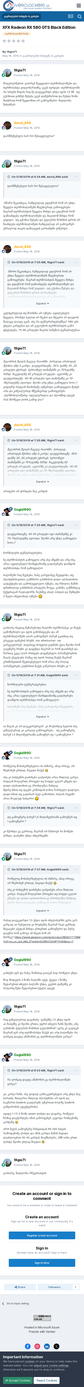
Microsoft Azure (49, 1327)
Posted (27, 75)
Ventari (50, 1331)
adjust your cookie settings (51, 1365)
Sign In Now (42, 1262)
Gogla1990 (53, 675)
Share (21, 1287)
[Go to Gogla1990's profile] (7, 512)
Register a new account (42, 1235)
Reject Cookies (46, 1380)
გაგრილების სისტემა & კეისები (43, 55)
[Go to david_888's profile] (7, 125)
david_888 (54, 176)
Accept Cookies (19, 1380)
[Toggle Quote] (9, 176)
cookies (30, 1361)
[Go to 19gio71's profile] (7, 73)
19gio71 (12, 51)
